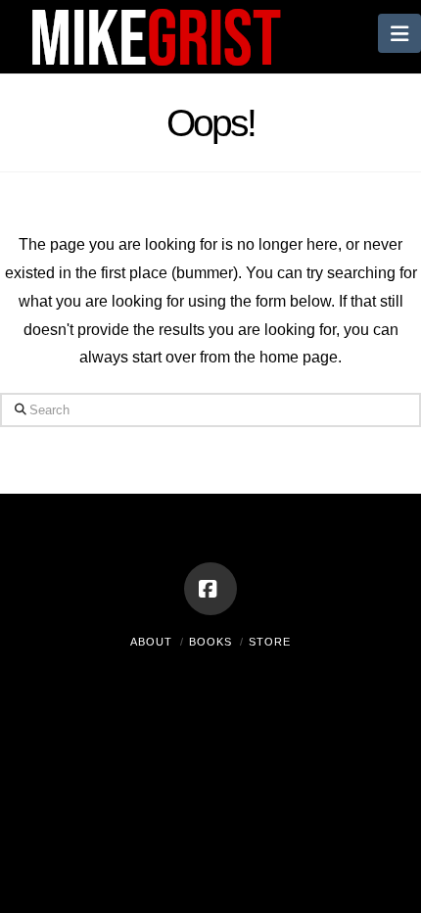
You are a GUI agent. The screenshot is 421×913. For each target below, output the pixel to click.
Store (270, 642)
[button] (399, 33)
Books (210, 642)
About (151, 642)
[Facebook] (210, 588)
